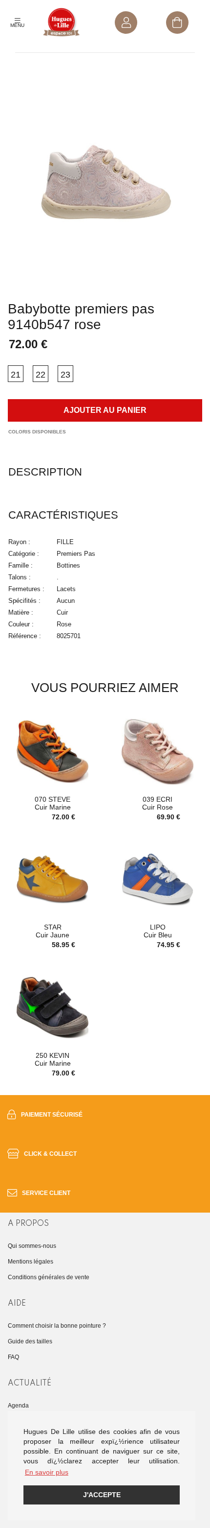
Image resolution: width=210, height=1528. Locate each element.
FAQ (13, 1357)
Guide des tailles (30, 1341)
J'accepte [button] (102, 1495)
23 (65, 375)
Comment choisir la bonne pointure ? (57, 1325)
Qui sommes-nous (32, 1245)
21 (16, 375)
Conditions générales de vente (48, 1277)
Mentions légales (30, 1261)
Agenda (18, 1405)
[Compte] (126, 22)
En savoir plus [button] (46, 1472)
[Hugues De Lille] (61, 22)
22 (40, 375)
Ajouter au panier (105, 410)
